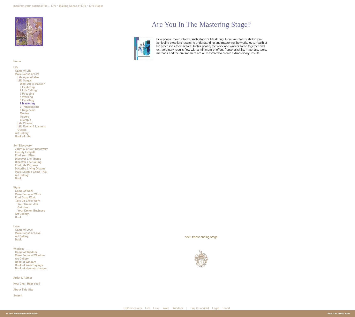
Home (17, 61)
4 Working (26, 96)
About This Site (23, 289)
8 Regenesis (27, 110)
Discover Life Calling (28, 162)
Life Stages (24, 80)
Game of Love (24, 229)
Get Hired (23, 207)
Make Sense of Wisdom (30, 255)
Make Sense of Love (27, 233)
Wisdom (18, 248)
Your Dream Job (27, 204)
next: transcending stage (201, 237)
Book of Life (22, 136)
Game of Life (23, 70)
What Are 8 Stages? (32, 83)
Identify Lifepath (25, 152)
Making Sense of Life (73, 5)
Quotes (24, 116)
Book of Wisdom (25, 261)
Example (25, 119)
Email (226, 308)
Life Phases (24, 123)
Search (17, 295)
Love (16, 226)
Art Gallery (22, 133)
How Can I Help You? (26, 283)
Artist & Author (22, 277)
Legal (215, 308)
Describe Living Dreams (30, 168)
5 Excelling (27, 100)
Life (15, 67)
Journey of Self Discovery (31, 148)
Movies (24, 113)
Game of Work (24, 190)
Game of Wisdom (26, 252)
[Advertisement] (209, 287)
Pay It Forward (199, 308)
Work (16, 187)
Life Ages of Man (28, 77)
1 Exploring (27, 87)
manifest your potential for (30, 5)
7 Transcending (29, 106)
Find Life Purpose (26, 165)
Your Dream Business (31, 210)
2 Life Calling (28, 90)
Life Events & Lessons (31, 126)
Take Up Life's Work (27, 200)
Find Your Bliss (25, 155)
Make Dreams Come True (31, 171)
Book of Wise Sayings (29, 265)
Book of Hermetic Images (31, 268)
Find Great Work (25, 197)
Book (18, 178)
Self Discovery (22, 145)
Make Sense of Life (27, 74)
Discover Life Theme (28, 158)
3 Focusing (27, 93)
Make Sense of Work (28, 194)
